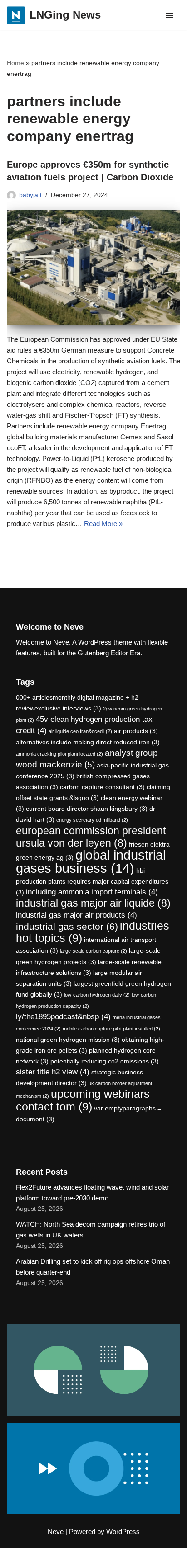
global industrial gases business (91, 861)
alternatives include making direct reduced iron (88, 742)
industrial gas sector (67, 926)
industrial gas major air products (76, 915)
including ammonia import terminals (92, 892)
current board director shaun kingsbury (87, 808)
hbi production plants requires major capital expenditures (92, 881)
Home (15, 62)
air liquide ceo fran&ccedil (80, 731)
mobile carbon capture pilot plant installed (111, 1028)
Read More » (103, 523)
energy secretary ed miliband (92, 820)
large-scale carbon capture (93, 951)
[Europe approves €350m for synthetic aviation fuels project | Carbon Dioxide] (93, 267)
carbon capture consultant (102, 786)
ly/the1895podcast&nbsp (63, 1016)
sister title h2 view (52, 1072)
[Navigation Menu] (169, 15)
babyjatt (30, 195)
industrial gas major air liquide (93, 903)
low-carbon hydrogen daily (97, 994)
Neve (56, 1531)
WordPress (123, 1531)
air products (136, 730)
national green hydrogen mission (68, 1039)
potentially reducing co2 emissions (104, 1061)
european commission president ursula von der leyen (91, 837)
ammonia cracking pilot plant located (59, 754)
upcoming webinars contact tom (83, 1100)
